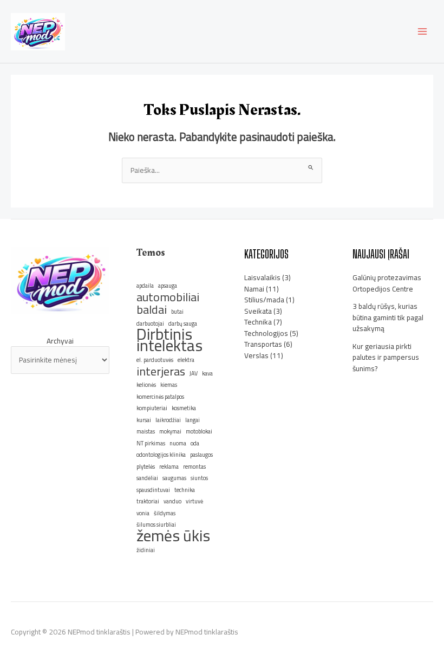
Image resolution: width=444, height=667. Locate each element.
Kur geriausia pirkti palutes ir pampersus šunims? (385, 357)
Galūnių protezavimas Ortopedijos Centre (386, 283)
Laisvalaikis (262, 277)
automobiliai (167, 297)
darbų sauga (182, 323)
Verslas (256, 355)
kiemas (168, 384)
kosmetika (184, 408)
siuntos (199, 477)
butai (177, 311)
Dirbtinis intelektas (169, 340)
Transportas (263, 344)
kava (207, 373)
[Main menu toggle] (423, 32)
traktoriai (147, 501)
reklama (169, 466)
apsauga (167, 285)
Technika (258, 322)
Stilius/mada (264, 300)
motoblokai (199, 431)
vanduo (172, 501)
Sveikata (258, 311)
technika (184, 489)
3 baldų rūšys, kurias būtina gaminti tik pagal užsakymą (387, 317)
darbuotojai (150, 323)
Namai (254, 289)
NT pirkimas (150, 443)
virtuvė (194, 501)
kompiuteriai (151, 408)
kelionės (146, 384)
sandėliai (147, 477)
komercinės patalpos (160, 396)
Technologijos (266, 333)
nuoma (177, 443)
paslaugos (201, 454)
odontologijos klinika (161, 454)
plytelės (145, 466)
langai (192, 420)
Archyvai (60, 341)
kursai (143, 420)
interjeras (160, 371)
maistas (145, 431)
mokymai (170, 431)
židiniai (145, 550)
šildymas (164, 513)
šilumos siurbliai (156, 524)
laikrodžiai (168, 420)
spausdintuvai (153, 489)
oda (195, 443)
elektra (186, 359)
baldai (151, 309)
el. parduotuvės (154, 359)
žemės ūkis (173, 536)
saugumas (174, 477)
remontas (194, 466)
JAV (194, 373)
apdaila (145, 285)
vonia (142, 513)
